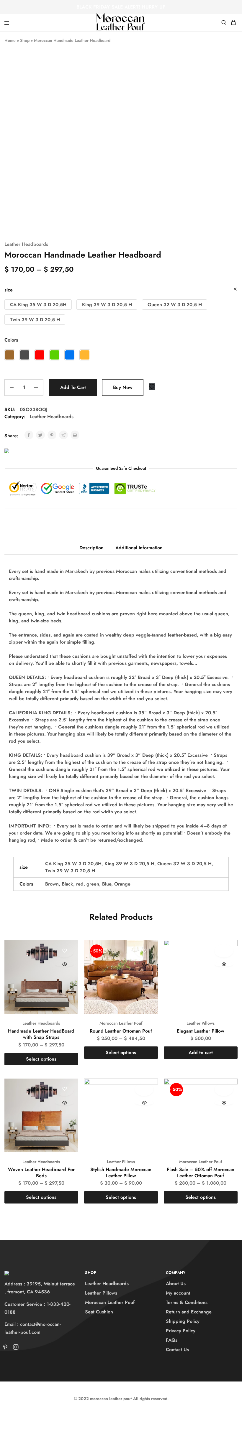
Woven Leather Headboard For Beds (41, 1172)
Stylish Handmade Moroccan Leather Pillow (120, 1172)
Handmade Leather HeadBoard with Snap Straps (41, 1034)
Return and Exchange (189, 1311)
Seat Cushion (99, 1311)
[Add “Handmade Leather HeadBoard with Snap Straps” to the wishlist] (64, 950)
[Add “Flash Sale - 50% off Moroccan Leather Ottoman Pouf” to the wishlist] (224, 1089)
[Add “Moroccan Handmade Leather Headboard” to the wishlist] (152, 386)
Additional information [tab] (139, 547)
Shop (25, 40)
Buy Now (123, 387)
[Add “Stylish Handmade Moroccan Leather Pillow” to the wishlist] (144, 1089)
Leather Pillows (201, 1023)
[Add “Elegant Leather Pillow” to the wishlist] (224, 950)
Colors (11, 340)
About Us (176, 1283)
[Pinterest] (6, 1348)
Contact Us (177, 1349)
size (8, 289)
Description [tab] (91, 547)
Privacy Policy (180, 1330)
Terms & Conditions (186, 1302)
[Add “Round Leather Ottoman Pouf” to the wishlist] (144, 950)
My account (178, 1293)
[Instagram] (14, 1348)
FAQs (171, 1340)
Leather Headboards (26, 244)
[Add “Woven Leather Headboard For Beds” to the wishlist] (64, 1089)
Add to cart (73, 387)
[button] (38, 304)
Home (10, 40)
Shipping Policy (183, 1321)
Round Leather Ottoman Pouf (121, 1031)
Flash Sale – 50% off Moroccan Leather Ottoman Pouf (200, 1172)
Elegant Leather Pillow (200, 1031)
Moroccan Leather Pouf (121, 1023)
